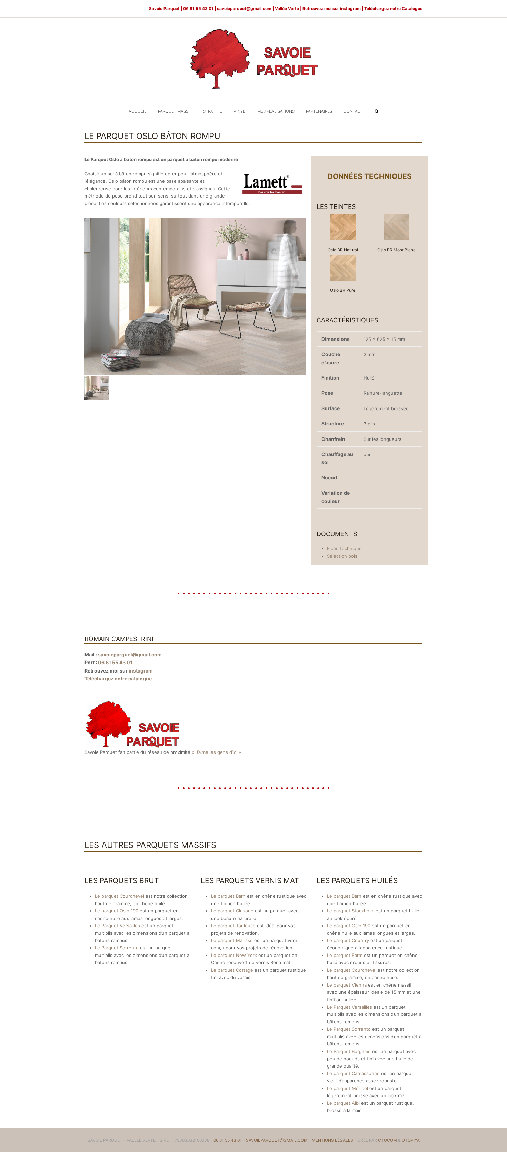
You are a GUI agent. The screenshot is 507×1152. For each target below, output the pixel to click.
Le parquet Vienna (347, 985)
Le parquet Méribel (347, 1088)
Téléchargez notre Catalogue (393, 8)
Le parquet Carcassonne (353, 1073)
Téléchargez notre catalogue (118, 678)
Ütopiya (411, 1140)
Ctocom (387, 1140)
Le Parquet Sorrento (117, 947)
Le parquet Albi (343, 1103)
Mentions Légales (332, 1140)
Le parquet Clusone (232, 910)
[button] (377, 111)
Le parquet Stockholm (350, 910)
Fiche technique (344, 548)
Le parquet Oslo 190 (116, 910)
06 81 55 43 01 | (200, 8)
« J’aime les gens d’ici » (216, 752)
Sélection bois (342, 556)
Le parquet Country (348, 940)
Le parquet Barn (228, 896)
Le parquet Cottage (232, 970)
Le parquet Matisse (232, 940)
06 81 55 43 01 (115, 662)
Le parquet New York (234, 955)
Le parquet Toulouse (233, 925)
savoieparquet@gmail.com (244, 8)
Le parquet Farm (344, 955)
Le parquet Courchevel (119, 896)
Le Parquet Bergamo (349, 1051)
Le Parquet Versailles (117, 925)
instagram (350, 8)
